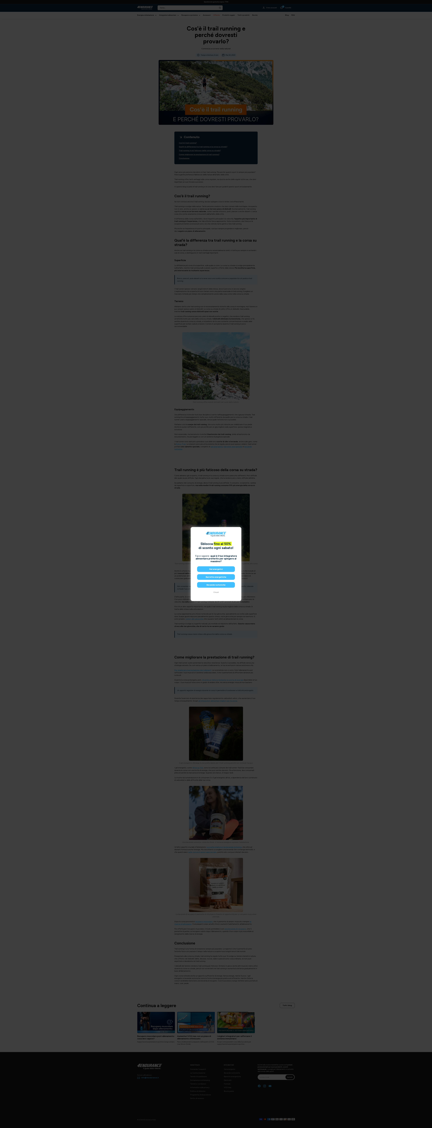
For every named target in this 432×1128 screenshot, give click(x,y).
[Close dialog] (238, 529)
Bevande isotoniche (216, 585)
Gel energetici (216, 569)
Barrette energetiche (216, 577)
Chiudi (216, 592)
